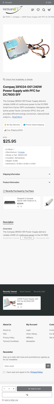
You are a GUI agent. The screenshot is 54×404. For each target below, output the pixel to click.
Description (8, 222)
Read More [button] (17, 117)
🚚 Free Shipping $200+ (13, 130)
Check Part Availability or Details (19, 80)
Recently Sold (39, 291)
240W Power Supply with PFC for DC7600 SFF (27, 300)
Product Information (11, 182)
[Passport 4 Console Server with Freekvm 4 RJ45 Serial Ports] (9, 202)
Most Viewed (25, 291)
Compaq (16, 17)
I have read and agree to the (24, 372)
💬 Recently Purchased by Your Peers (18, 191)
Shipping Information (11, 174)
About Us (7, 324)
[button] (34, 388)
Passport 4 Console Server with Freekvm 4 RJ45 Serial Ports (26, 199)
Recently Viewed (10, 291)
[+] (13, 388)
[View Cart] (49, 9)
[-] (4, 388)
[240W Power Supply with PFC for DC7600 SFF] (9, 303)
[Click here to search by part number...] (43, 9)
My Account (31, 324)
